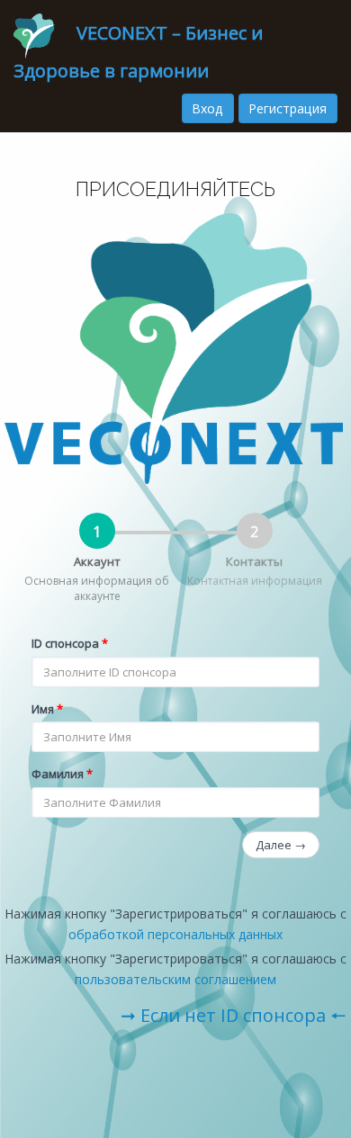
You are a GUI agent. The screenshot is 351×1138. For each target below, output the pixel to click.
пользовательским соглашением (175, 979)
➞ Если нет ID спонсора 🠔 (233, 1015)
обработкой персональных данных (175, 934)
